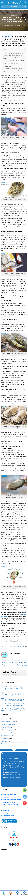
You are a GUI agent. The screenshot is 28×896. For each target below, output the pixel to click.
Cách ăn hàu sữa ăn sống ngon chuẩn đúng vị (13, 57)
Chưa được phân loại (7, 724)
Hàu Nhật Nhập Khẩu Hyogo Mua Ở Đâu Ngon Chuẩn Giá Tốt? (21, 664)
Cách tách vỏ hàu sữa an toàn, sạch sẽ (13, 55)
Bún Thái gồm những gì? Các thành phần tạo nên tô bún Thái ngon (15, 699)
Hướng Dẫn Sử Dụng (7, 735)
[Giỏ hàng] (25, 2)
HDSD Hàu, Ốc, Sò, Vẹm (8, 730)
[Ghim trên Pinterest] (16, 641)
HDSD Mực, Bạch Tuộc (7, 732)
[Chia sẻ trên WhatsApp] (6, 641)
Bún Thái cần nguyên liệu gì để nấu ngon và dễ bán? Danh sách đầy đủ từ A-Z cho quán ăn (15, 694)
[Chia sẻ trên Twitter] (11, 641)
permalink (16, 647)
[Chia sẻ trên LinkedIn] (19, 641)
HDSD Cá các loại (6, 727)
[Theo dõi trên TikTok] (12, 844)
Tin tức (3, 744)
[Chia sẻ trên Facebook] (9, 641)
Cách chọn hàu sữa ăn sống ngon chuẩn (13, 60)
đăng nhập (11, 674)
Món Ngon (4, 741)
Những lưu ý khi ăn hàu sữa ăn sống (12, 68)
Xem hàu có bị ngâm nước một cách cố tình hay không (14, 66)
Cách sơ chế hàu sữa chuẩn (10, 52)
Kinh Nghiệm (14, 15)
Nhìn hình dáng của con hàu (11, 63)
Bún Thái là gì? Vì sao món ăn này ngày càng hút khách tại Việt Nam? (15, 709)
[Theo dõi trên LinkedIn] (15, 844)
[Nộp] (25, 6)
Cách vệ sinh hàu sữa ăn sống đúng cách (14, 53)
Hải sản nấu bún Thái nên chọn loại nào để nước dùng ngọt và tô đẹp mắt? (15, 688)
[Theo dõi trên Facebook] (10, 844)
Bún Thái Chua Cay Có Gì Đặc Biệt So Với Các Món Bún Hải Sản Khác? (15, 704)
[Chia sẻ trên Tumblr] (22, 641)
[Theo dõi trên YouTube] (18, 844)
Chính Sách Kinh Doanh (8, 721)
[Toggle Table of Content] (23, 50)
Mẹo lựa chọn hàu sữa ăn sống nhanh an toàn (13, 70)
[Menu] (2, 2)
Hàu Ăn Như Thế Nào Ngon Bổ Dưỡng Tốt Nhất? (7, 664)
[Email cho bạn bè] (14, 641)
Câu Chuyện (4, 719)
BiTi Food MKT (22, 25)
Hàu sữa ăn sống (6, 36)
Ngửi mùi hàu (8, 61)
